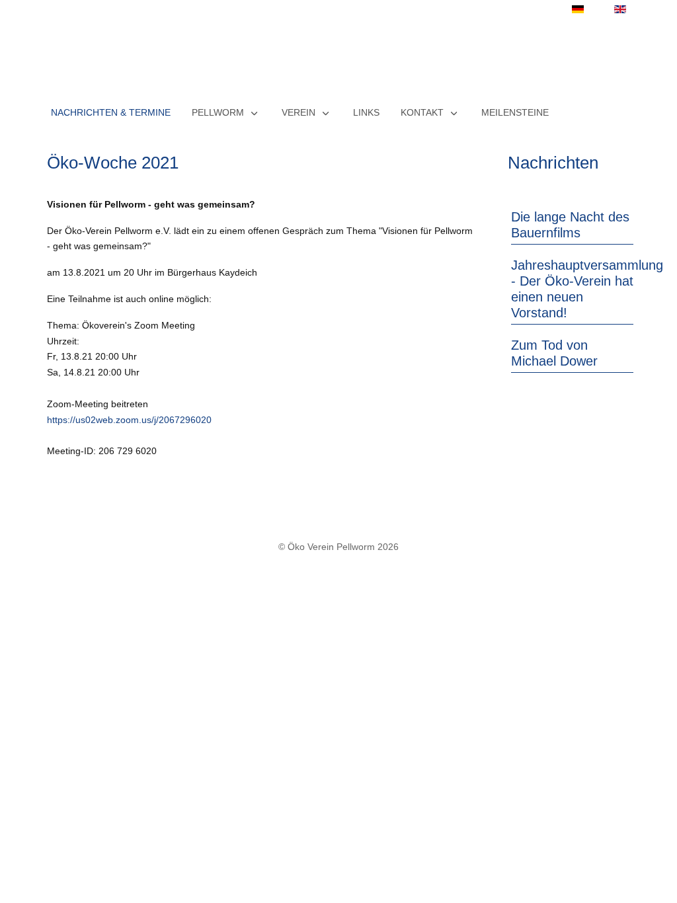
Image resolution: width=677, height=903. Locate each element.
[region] (338, 59)
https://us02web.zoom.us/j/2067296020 (129, 419)
